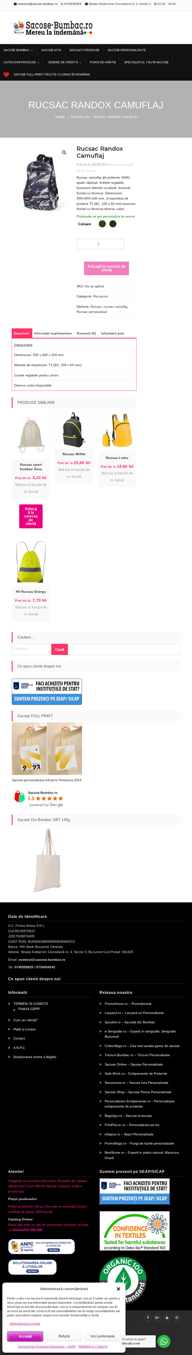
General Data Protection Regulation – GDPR (47, 1346)
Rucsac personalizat (92, 312)
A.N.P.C (19, 1048)
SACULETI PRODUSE (85, 50)
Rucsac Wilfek (74, 454)
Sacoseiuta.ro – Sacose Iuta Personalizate (136, 1083)
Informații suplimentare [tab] (53, 333)
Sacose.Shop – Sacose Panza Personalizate (138, 1092)
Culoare (84, 224)
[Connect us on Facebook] (147, 1317)
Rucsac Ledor (117, 458)
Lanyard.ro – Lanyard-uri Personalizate (134, 1013)
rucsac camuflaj (115, 306)
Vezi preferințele (102, 1336)
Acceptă (25, 1336)
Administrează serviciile (24, 1323)
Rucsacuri (80, 117)
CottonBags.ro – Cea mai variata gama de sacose (142, 1046)
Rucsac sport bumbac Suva (31, 467)
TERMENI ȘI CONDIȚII (92, 1346)
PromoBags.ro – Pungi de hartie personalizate (139, 1143)
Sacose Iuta (51, 50)
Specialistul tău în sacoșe (146, 62)
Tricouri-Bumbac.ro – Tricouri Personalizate (137, 1055)
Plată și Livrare (24, 1029)
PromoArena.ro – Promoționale (128, 1004)
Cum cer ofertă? (25, 1020)
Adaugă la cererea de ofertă (106, 268)
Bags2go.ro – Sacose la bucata (128, 1116)
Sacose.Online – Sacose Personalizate (134, 1064)
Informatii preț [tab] (112, 333)
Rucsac (96, 306)
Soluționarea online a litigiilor (34, 1057)
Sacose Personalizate (127, 50)
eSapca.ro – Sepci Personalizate (129, 1134)
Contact (19, 1038)
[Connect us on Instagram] (176, 1317)
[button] (118, 1289)
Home (60, 117)
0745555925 (72, 4)
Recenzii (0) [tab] (86, 333)
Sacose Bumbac (17, 50)
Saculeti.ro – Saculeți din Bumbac (130, 1022)
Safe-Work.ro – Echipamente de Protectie (136, 1073)
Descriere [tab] (21, 333)
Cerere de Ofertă (63, 62)
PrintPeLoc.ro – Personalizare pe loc (132, 1125)
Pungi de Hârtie (103, 62)
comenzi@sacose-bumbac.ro (37, 4)
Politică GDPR (29, 1009)
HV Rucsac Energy (31, 591)
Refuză (64, 1336)
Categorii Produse (20, 62)
